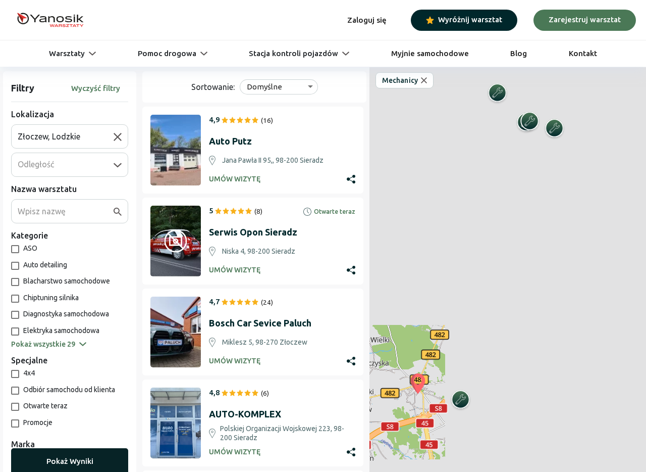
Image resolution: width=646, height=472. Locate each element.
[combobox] (66, 136)
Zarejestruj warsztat (585, 19)
